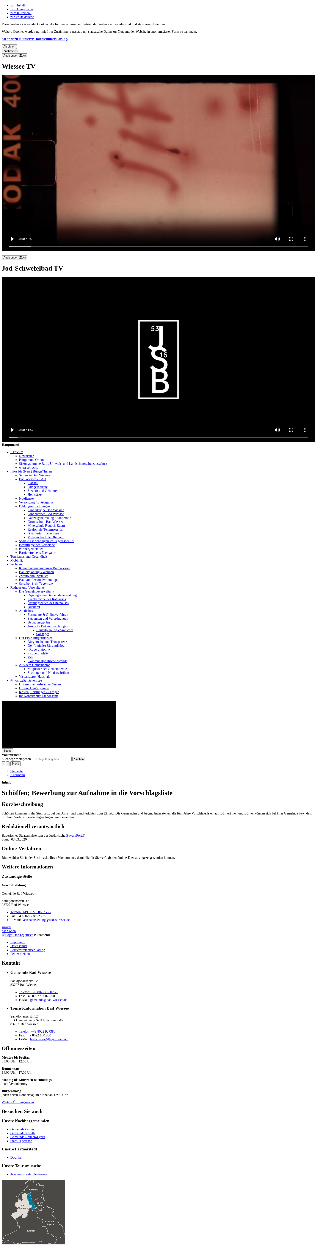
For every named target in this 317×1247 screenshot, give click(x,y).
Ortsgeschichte (38, 487)
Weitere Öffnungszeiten (18, 1102)
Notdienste (26, 498)
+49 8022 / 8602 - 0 (38, 992)
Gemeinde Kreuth (22, 1133)
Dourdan (16, 1157)
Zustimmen (10, 51)
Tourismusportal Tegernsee (28, 1174)
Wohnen (16, 564)
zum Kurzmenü (20, 13)
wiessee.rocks (28, 467)
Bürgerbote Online (31, 460)
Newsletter (26, 456)
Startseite (16, 771)
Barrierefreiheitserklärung (27, 950)
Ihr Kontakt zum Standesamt (38, 696)
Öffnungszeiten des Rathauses (48, 603)
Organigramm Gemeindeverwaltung (52, 595)
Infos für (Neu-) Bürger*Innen (31, 471)
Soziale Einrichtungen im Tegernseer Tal (46, 541)
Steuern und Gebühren (43, 491)
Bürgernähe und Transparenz (47, 642)
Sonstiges (42, 634)
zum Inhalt (17, 5)
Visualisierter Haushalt (34, 676)
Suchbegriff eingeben (16, 759)
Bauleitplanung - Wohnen (36, 572)
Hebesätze (35, 494)
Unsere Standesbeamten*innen (40, 684)
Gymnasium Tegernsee (43, 533)
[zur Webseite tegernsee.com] (17, 935)
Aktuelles (16, 452)
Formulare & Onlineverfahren (48, 614)
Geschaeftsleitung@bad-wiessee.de (46, 920)
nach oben (9, 931)
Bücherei (34, 607)
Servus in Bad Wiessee (34, 475)
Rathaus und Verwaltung (27, 587)
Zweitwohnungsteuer (33, 576)
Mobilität (16, 560)
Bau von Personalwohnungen (39, 580)
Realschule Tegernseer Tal (45, 529)
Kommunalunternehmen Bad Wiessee (44, 568)
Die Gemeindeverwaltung (36, 591)
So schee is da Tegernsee (36, 583)
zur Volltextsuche (22, 17)
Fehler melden (20, 954)
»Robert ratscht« (39, 649)
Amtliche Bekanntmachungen (48, 626)
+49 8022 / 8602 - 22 (30, 912)
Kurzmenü (17, 775)
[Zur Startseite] (59, 746)
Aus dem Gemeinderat (34, 665)
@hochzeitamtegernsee (26, 680)
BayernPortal (75, 835)
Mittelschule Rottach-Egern (46, 525)
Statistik (33, 483)
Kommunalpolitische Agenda (47, 661)
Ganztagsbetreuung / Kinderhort (49, 518)
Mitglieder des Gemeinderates (48, 669)
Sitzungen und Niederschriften (48, 672)
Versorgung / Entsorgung (36, 502)
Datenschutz (18, 946)
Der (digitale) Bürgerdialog (46, 645)
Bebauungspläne (39, 622)
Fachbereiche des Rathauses (47, 599)
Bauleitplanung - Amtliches (54, 630)
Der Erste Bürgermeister (35, 638)
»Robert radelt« (38, 653)
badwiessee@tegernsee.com (49, 1039)
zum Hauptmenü (21, 9)
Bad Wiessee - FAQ (32, 479)
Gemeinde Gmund (23, 1129)
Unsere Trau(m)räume (34, 688)
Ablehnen (9, 46)
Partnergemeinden (31, 549)
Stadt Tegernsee (21, 1141)
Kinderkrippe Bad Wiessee (46, 510)
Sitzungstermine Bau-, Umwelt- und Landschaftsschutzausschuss (63, 463)
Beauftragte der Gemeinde (37, 545)
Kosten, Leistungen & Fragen (39, 692)
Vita (30, 657)
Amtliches (26, 611)
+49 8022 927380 (37, 1031)
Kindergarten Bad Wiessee (46, 514)
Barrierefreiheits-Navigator (37, 552)
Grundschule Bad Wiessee (45, 521)
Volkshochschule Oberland (46, 537)
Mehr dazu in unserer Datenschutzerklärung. (35, 39)
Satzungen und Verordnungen (48, 618)
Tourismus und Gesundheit (28, 556)
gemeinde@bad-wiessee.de (48, 1000)
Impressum (17, 942)
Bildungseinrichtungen (34, 506)
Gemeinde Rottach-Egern (27, 1137)
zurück (6, 927)
